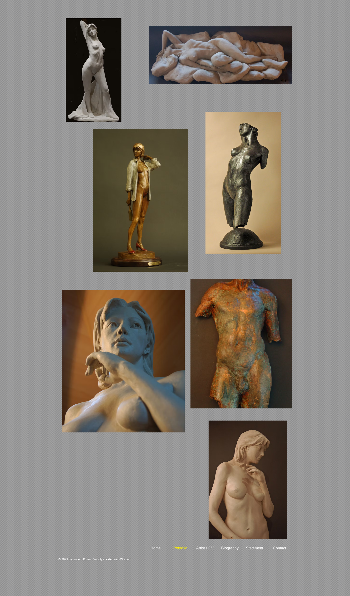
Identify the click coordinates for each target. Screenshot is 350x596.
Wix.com (125, 559)
